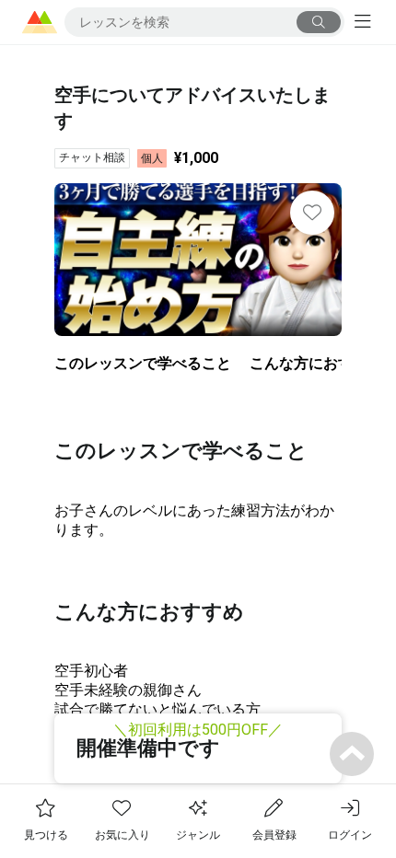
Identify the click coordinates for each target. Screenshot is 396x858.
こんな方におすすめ (316, 363)
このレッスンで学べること (142, 363)
